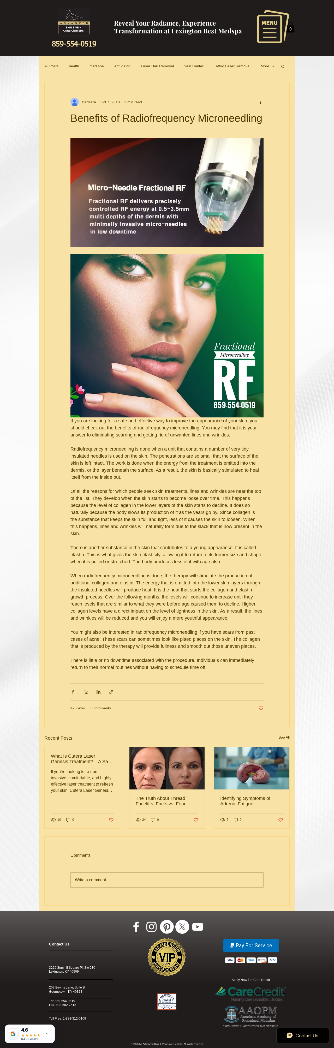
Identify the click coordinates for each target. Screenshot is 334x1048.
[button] (273, 26)
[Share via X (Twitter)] (85, 692)
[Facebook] (136, 927)
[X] (182, 927)
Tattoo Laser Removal (232, 66)
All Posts (51, 66)
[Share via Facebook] (72, 692)
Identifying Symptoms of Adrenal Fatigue (245, 801)
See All (284, 737)
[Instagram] (151, 927)
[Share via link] (111, 692)
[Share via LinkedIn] (98, 692)
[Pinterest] (167, 927)
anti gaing (122, 66)
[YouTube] (198, 927)
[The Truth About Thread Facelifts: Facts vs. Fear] (167, 768)
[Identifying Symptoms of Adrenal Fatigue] (251, 768)
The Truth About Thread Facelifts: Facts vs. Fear (161, 801)
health (74, 66)
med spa (97, 66)
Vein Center (194, 66)
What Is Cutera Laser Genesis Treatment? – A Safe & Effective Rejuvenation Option (81, 758)
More (265, 66)
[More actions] (260, 102)
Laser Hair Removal (157, 66)
